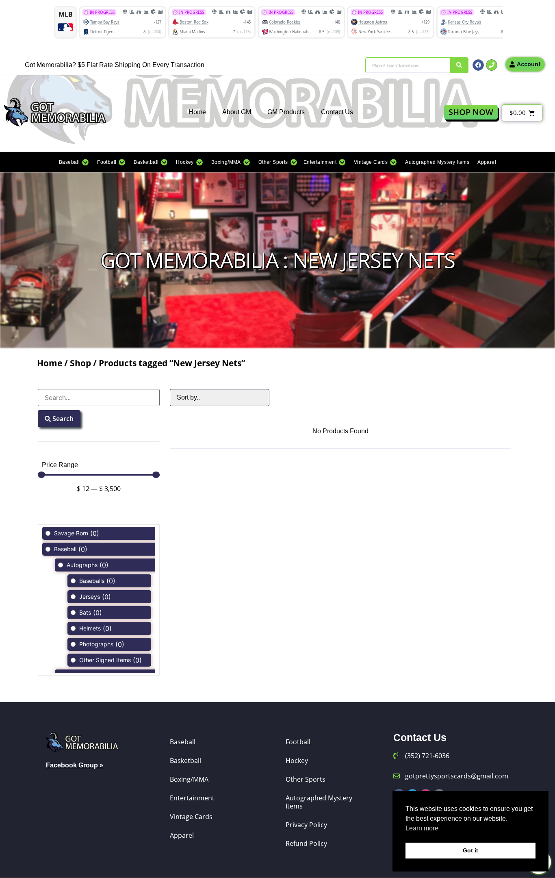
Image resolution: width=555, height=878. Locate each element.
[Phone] (491, 65)
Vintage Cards (191, 816)
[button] (74, 162)
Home (197, 112)
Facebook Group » (74, 765)
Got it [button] (470, 850)
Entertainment (192, 797)
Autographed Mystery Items (319, 802)
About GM (236, 112)
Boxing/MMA (189, 779)
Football (298, 741)
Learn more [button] (421, 828)
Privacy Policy (306, 824)
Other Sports (305, 779)
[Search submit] (459, 65)
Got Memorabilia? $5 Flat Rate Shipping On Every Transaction (114, 64)
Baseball (182, 741)
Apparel (182, 835)
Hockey (297, 760)
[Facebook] (478, 65)
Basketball (185, 760)
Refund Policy (306, 843)
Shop (80, 363)
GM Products (286, 112)
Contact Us (337, 112)
